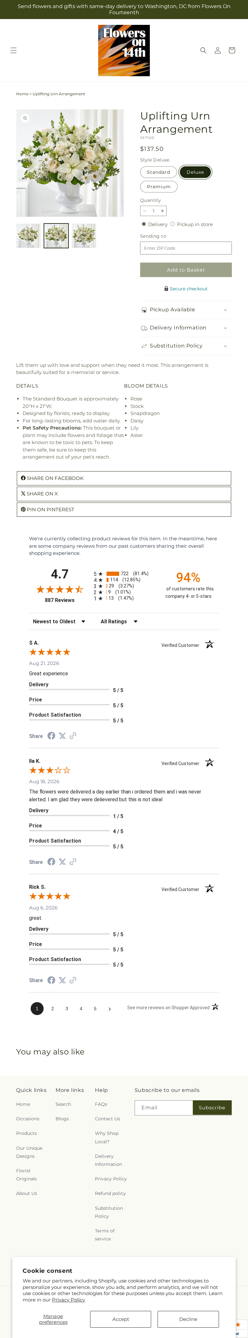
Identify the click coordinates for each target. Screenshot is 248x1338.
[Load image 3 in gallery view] (84, 235)
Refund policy (110, 1193)
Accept (120, 1319)
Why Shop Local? (107, 1137)
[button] (13, 50)
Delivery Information (108, 1160)
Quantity (150, 200)
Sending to (163, 236)
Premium (159, 187)
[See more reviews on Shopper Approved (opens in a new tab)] (73, 736)
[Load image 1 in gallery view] (28, 235)
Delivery (158, 224)
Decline (188, 1319)
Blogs (62, 1119)
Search (63, 1104)
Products (26, 1133)
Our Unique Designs (29, 1152)
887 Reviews (67, 600)
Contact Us (107, 1119)
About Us (26, 1193)
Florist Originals (26, 1175)
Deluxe (195, 172)
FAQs (101, 1104)
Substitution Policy (109, 1212)
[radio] (124, 574)
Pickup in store (195, 224)
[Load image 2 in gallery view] (56, 235)
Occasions (27, 1119)
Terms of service (105, 1235)
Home (22, 93)
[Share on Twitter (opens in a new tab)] (62, 736)
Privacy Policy (68, 1300)
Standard (158, 172)
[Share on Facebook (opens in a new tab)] (51, 736)
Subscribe (212, 1108)
